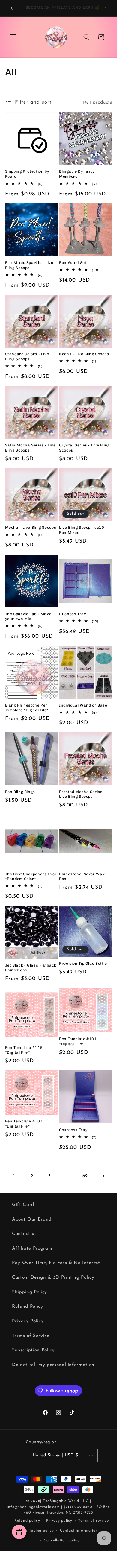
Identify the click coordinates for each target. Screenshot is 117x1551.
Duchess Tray (72, 614)
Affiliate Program (32, 1248)
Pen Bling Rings (20, 791)
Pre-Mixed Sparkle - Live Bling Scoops (29, 265)
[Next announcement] (105, 8)
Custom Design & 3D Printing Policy (53, 1277)
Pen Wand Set (73, 262)
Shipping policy (39, 1530)
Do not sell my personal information (53, 1364)
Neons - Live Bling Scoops (84, 354)
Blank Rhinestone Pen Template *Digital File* (27, 707)
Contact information (79, 1530)
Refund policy (27, 1521)
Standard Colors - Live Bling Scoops (27, 356)
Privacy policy (59, 1521)
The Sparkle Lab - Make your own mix (28, 616)
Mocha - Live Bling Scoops (30, 527)
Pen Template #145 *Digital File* (24, 1050)
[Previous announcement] (11, 8)
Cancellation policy (62, 1540)
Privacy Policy (28, 1321)
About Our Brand (32, 1219)
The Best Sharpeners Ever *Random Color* (31, 876)
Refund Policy (27, 1306)
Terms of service (93, 1521)
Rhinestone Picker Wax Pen (82, 876)
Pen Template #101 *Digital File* (78, 1041)
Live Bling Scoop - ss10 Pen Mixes (81, 529)
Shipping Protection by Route (27, 173)
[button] (13, 37)
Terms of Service (31, 1335)
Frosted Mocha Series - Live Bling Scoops (82, 794)
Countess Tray (73, 1130)
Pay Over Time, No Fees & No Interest (56, 1262)
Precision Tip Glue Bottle (83, 963)
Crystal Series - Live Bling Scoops (84, 447)
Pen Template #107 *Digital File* (24, 1123)
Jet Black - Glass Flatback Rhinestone (30, 967)
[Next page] (103, 1176)
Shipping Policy (29, 1292)
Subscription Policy (33, 1350)
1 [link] (14, 1176)
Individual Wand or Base (83, 705)
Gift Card (23, 1204)
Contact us (24, 1233)
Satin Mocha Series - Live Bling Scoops (30, 447)
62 (85, 1176)
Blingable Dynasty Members (77, 173)
